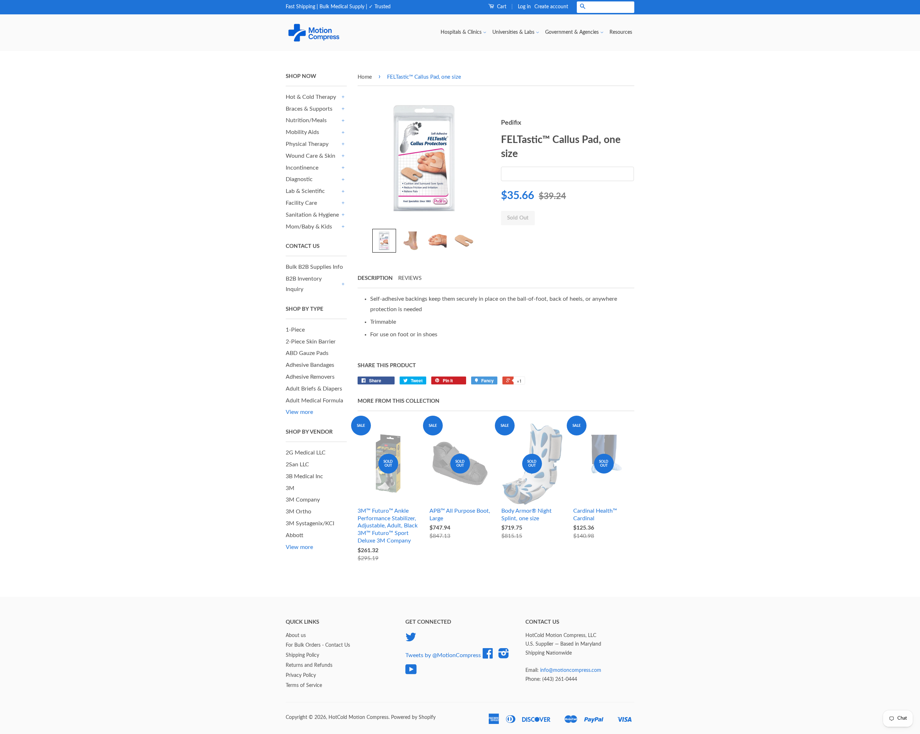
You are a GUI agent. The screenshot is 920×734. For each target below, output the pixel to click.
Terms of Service (304, 685)
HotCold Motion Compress (358, 717)
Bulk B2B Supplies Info (314, 267)
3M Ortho (298, 511)
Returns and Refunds (309, 665)
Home (365, 77)
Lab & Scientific (305, 191)
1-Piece (295, 330)
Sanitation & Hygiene (312, 215)
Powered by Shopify (413, 717)
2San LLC (297, 464)
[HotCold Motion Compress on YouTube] (411, 672)
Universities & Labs (514, 32)
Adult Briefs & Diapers (314, 389)
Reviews (410, 278)
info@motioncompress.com (570, 670)
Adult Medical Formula (314, 400)
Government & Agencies (572, 32)
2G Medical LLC (306, 453)
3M (290, 488)
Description (375, 278)
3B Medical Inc (304, 476)
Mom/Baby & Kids (309, 227)
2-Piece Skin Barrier (311, 342)
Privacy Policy (301, 675)
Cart (501, 6)
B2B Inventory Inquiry (304, 284)
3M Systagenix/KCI (310, 523)
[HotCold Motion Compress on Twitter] (410, 639)
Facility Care (301, 203)
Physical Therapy (307, 144)
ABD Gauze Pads (307, 353)
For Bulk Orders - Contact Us (318, 645)
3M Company (303, 500)
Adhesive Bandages (310, 365)
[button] (384, 241)
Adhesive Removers (310, 377)
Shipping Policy (302, 655)
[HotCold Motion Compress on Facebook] (487, 656)
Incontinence (302, 168)
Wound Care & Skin (310, 156)
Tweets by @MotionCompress (443, 655)
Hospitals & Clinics (462, 32)
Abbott (294, 535)
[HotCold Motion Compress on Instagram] (503, 656)
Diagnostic (299, 179)
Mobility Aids (302, 132)
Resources (621, 32)
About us (296, 635)
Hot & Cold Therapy (311, 97)
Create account (551, 6)
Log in (524, 6)
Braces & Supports (309, 109)
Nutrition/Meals (306, 120)
